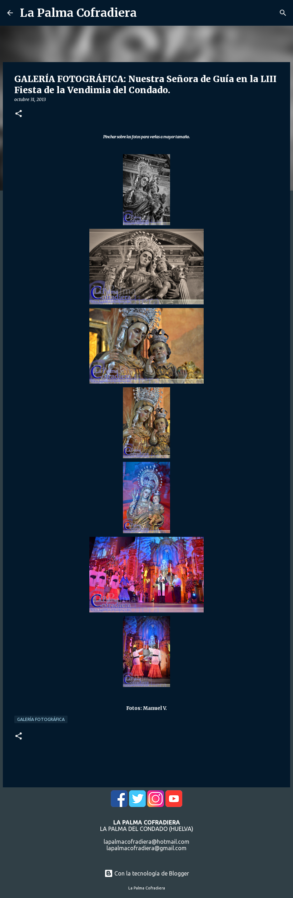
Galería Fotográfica (41, 719)
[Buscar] (283, 12)
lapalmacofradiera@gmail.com (146, 848)
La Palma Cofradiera (78, 13)
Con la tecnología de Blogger (151, 873)
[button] (18, 114)
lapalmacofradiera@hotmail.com (146, 841)
